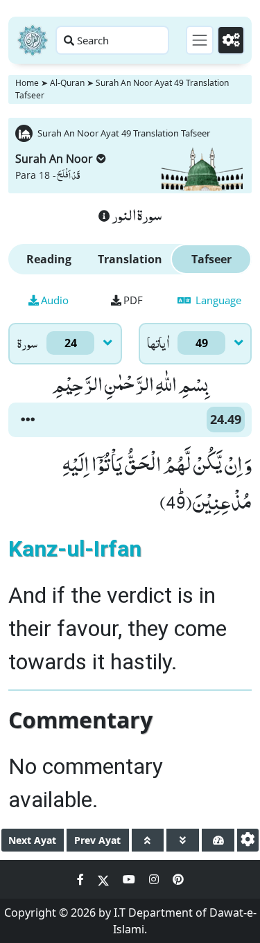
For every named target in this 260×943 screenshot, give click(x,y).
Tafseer (211, 259)
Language (217, 300)
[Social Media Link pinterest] (178, 879)
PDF (133, 300)
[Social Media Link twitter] (105, 879)
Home (27, 83)
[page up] (148, 840)
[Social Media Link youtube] (130, 879)
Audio (55, 300)
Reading (48, 259)
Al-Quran (67, 83)
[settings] (248, 840)
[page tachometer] (218, 840)
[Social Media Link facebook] (82, 879)
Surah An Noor (54, 158)
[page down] (182, 840)
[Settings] (231, 40)
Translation (130, 259)
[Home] (32, 40)
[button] (28, 419)
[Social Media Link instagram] (155, 879)
